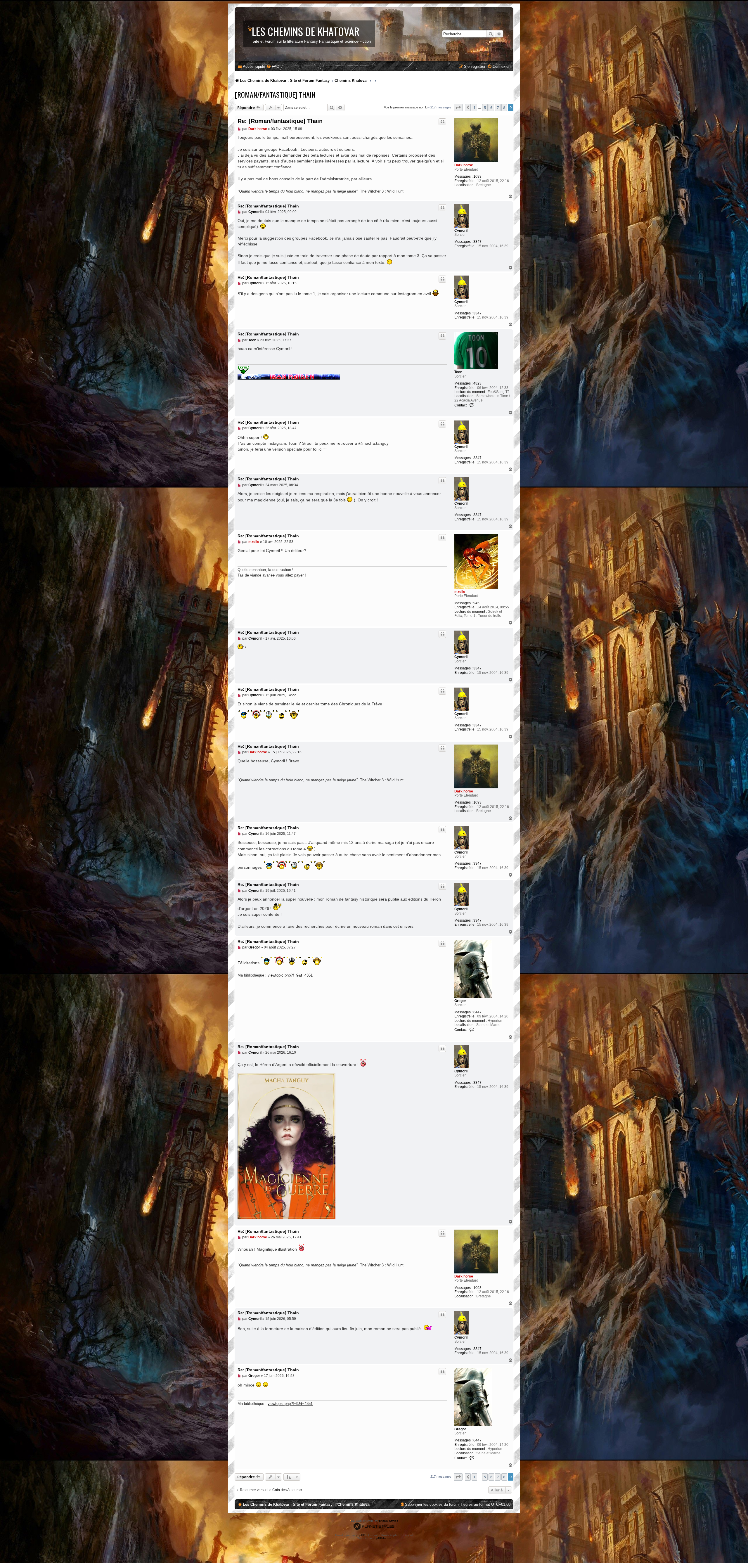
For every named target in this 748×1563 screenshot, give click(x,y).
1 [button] (474, 107)
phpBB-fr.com (382, 1538)
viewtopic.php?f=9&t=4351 (290, 975)
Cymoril (461, 231)
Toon (458, 372)
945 (476, 603)
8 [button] (504, 107)
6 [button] (491, 107)
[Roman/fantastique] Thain (275, 94)
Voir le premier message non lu (405, 107)
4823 (477, 383)
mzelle (459, 592)
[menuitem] (272, 66)
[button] (458, 107)
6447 (477, 1012)
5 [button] (485, 107)
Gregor (460, 1001)
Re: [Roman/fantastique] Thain (280, 121)
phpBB (360, 1535)
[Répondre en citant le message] (442, 121)
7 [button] (498, 107)
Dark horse (463, 165)
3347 (477, 242)
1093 (477, 176)
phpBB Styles (388, 1520)
